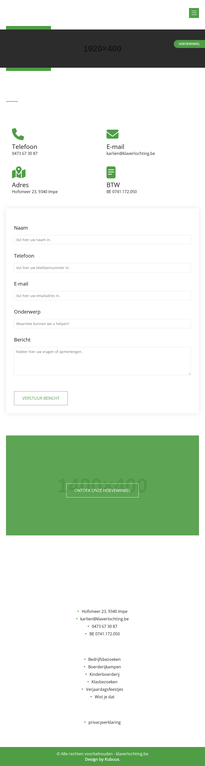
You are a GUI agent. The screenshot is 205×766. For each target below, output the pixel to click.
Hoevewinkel (189, 44)
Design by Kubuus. (102, 759)
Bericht (22, 339)
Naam (21, 227)
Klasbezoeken (105, 682)
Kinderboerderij (105, 674)
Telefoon (24, 255)
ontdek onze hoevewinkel (102, 490)
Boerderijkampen (104, 667)
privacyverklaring (104, 722)
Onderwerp (27, 311)
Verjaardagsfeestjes (104, 689)
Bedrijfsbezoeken (104, 659)
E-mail (21, 283)
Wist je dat (104, 697)
